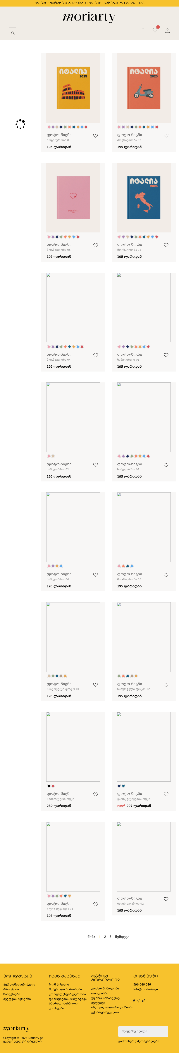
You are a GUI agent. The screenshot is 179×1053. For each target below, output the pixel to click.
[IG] (138, 1001)
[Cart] (143, 30)
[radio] (48, 127)
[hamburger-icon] (12, 26)
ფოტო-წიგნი (59, 135)
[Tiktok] (143, 1000)
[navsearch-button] (13, 34)
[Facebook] (133, 1001)
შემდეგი (122, 936)
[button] (95, 136)
